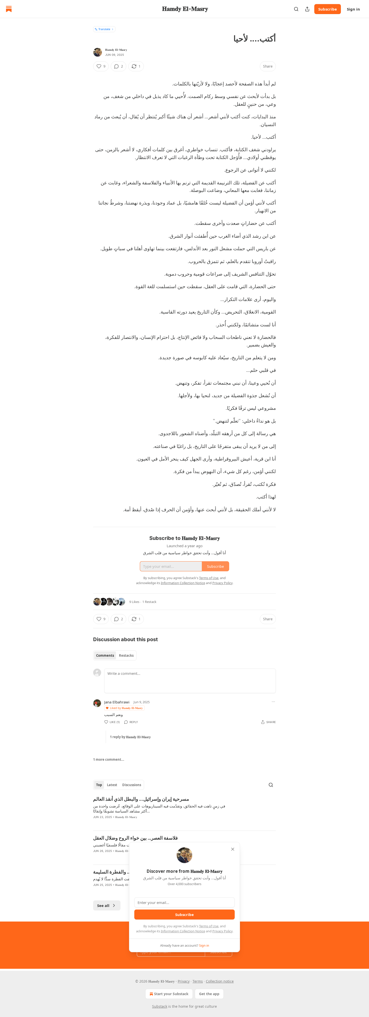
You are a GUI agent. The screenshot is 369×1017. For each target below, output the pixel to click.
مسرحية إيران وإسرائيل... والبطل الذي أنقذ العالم (141, 799)
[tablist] (115, 655)
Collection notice (220, 981)
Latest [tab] (112, 785)
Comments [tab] (105, 655)
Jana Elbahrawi (117, 701)
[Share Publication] (307, 9)
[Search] (296, 9)
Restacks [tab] (126, 655)
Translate (104, 29)
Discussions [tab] (131, 785)
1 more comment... (108, 759)
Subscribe (327, 9)
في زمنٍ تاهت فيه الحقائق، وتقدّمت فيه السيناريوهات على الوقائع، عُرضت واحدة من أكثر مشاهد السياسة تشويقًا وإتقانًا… (159, 808)
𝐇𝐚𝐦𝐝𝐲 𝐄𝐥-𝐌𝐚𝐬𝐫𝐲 (116, 50)
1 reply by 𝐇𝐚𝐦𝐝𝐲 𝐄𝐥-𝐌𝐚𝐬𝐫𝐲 (130, 737)
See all (103, 905)
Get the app (209, 993)
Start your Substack (171, 993)
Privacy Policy (222, 931)
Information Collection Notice (183, 931)
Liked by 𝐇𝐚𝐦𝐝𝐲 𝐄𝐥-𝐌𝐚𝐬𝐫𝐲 (126, 708)
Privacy (184, 981)
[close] (233, 849)
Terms (198, 981)
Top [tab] (99, 785)
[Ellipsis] (273, 702)
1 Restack (149, 601)
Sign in (353, 9)
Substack (159, 1006)
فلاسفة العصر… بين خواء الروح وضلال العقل (135, 838)
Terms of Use (208, 926)
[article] (184, 811)
